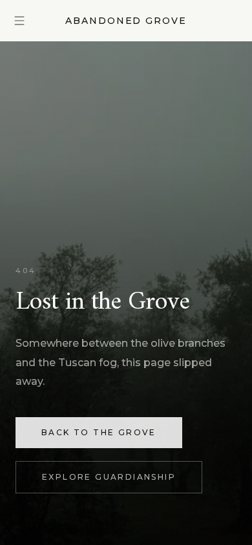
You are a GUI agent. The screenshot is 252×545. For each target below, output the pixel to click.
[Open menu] (19, 20)
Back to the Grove (98, 432)
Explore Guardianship (109, 477)
